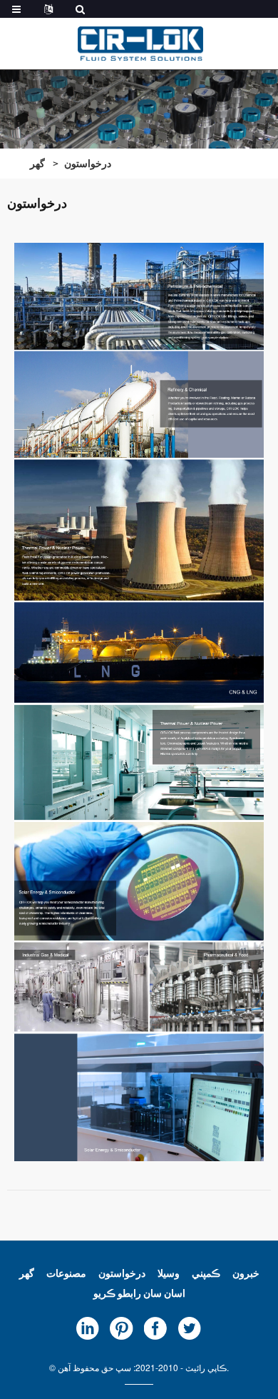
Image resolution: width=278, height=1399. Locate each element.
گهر (37, 163)
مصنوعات (66, 1272)
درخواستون (87, 163)
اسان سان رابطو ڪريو (139, 1292)
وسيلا (169, 1272)
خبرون (245, 1272)
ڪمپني (206, 1272)
